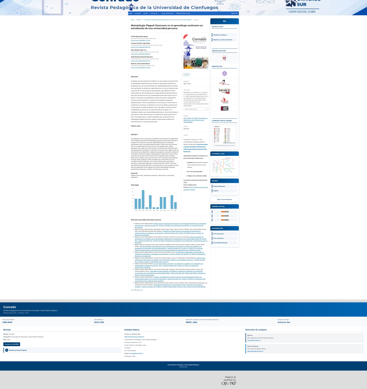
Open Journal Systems (224, 199)
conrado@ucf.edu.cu (136, 353)
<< (131, 290)
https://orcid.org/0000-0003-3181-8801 (140, 67)
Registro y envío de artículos (222, 39)
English (215, 190)
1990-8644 (7, 322)
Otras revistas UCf (167, 13)
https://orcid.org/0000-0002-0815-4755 (140, 60)
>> (141, 290)
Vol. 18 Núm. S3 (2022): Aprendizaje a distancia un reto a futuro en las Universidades (167, 20)
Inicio (132, 20)
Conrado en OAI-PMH (12, 344)
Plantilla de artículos (220, 35)
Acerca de (154, 13)
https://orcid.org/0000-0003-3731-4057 (140, 40)
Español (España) (219, 186)
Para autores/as (218, 238)
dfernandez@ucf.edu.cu (255, 351)
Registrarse (230, 1)
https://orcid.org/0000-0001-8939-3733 (140, 47)
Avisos (146, 13)
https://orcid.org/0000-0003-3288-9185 (140, 54)
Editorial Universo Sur (183, 13)
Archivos (138, 13)
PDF (187, 74)
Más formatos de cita (191, 109)
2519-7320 (99, 322)
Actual (130, 13)
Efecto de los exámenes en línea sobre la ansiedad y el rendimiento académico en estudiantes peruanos (170, 259)
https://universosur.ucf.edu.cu (134, 337)
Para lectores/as (218, 233)
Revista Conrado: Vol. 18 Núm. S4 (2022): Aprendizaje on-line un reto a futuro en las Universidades (173, 287)
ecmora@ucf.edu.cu (254, 340)
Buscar (235, 13)
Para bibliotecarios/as (220, 242)
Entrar (237, 1)
